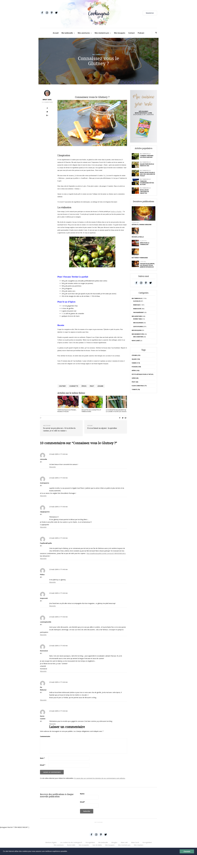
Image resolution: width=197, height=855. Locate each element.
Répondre (52, 467)
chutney (62, 386)
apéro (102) (135, 370)
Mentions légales (51, 842)
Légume (100, 386)
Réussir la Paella (138, 237)
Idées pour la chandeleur (144, 243)
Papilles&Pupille (46, 543)
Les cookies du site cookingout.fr (71, 842)
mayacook (44, 598)
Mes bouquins (119, 33)
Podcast (141, 33)
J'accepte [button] (187, 851)
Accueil (55, 33)
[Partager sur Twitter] (47, 112)
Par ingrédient (138, 312)
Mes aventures (84, 33)
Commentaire (45, 736)
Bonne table (137, 319)
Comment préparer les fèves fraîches (146, 156)
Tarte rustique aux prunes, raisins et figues (66, 410)
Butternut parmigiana (140, 258)
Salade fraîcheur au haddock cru (147, 165)
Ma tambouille (67, 33)
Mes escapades (138, 323)
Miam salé (136, 305)
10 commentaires (47, 102)
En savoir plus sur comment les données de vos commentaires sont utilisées (99, 778)
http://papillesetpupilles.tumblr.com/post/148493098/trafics (106, 553)
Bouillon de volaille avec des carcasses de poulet (147, 174)
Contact (131, 33)
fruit (92, 386)
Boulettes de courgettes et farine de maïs (91, 410)
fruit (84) (135, 382)
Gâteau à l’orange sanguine (141, 224)
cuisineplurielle (45, 622)
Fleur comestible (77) (139, 386)
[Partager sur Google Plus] (47, 115)
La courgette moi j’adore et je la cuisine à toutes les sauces (116, 410)
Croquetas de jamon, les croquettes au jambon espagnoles (147, 265)
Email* (82, 802)
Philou (42, 575)
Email (42, 765)
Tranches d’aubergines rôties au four (147, 182)
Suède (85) (135, 378)
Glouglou (136, 301)
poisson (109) (136, 367)
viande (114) (136, 363)
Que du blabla (138, 326)
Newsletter (150, 13)
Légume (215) (136, 355)
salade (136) (136, 359)
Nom (42, 758)
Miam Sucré (137, 309)
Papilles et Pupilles (116, 211)
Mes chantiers (138, 337)
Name (82, 794)
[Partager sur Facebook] (47, 108)
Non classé (136, 340)
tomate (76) (136, 389)
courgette (73, 386)
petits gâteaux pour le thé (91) (142, 374)
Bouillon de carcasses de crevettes (144, 191)
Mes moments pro (102, 33)
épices (84, 386)
